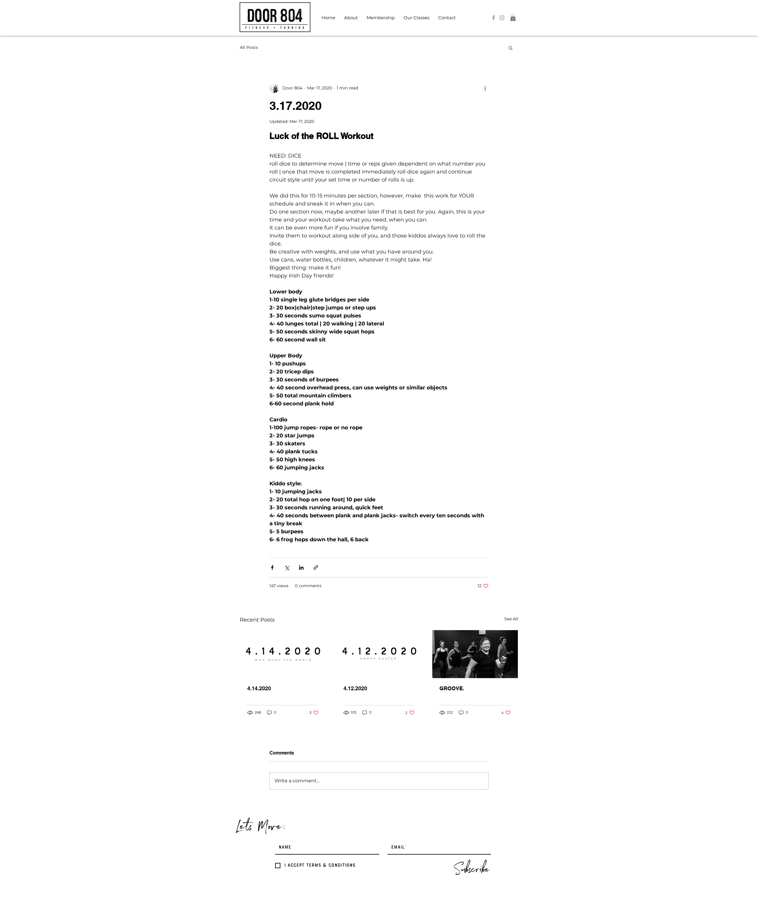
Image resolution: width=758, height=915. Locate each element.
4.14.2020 (259, 688)
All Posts (249, 47)
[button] (351, 18)
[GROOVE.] (475, 654)
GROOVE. (451, 688)
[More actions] (485, 88)
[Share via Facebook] (272, 567)
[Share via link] (316, 567)
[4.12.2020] (379, 654)
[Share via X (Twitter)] (287, 567)
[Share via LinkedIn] (301, 567)
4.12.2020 (355, 688)
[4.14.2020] (283, 654)
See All (511, 619)
